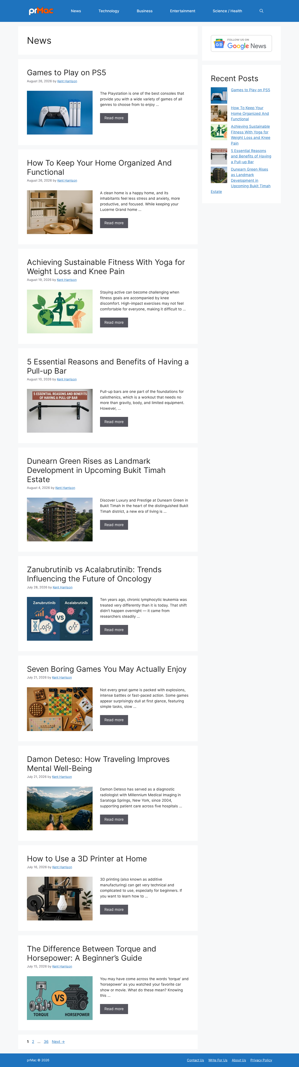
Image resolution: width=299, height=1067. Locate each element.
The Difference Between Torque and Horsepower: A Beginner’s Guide (91, 953)
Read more (114, 118)
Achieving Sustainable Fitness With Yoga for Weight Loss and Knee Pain (106, 266)
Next (58, 1041)
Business (145, 11)
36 (47, 1041)
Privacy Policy (261, 1060)
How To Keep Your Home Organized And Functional (250, 113)
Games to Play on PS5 (66, 72)
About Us (239, 1060)
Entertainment (182, 11)
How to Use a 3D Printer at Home (87, 858)
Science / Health (227, 11)
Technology (108, 11)
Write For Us (217, 1060)
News (76, 11)
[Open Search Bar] (261, 10)
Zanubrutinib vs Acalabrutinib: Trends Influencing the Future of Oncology (94, 574)
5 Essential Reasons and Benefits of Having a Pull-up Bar (251, 156)
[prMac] (41, 11)
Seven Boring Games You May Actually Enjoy (106, 668)
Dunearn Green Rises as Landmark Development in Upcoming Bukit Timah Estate (96, 470)
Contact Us (195, 1060)
